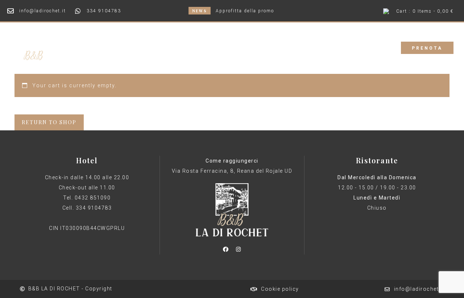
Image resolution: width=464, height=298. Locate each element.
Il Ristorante (280, 47)
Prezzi (239, 47)
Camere (204, 47)
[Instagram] (238, 249)
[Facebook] (225, 249)
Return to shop (49, 122)
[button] (427, 48)
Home (171, 47)
